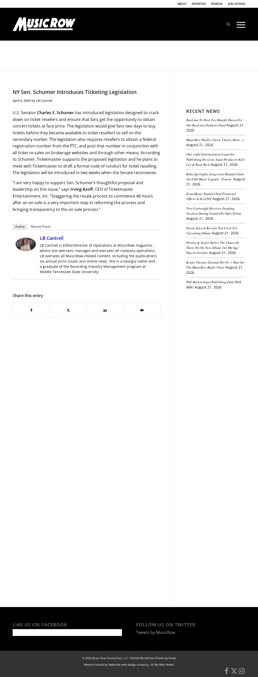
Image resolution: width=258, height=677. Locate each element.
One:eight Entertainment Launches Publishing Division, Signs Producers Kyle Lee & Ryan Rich (215, 159)
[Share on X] (68, 310)
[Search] (228, 24)
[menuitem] (182, 4)
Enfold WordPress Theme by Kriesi (153, 658)
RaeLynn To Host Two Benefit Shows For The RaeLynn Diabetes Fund (214, 122)
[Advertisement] (222, 328)
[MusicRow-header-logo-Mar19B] (44, 24)
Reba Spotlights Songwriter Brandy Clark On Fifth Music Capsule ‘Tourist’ (215, 176)
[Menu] (239, 24)
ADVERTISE (199, 4)
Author (20, 227)
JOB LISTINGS (236, 4)
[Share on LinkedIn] (105, 310)
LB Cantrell (44, 100)
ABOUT (181, 4)
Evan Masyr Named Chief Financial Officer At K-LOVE (211, 196)
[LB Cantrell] (26, 249)
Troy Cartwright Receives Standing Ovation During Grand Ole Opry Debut (213, 211)
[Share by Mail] (142, 310)
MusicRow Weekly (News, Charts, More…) (215, 139)
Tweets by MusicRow (155, 632)
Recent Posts (41, 227)
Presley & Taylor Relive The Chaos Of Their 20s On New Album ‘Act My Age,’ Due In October (213, 247)
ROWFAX (217, 4)
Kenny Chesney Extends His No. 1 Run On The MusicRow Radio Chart (215, 265)
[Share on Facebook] (31, 310)
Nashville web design (122, 664)
